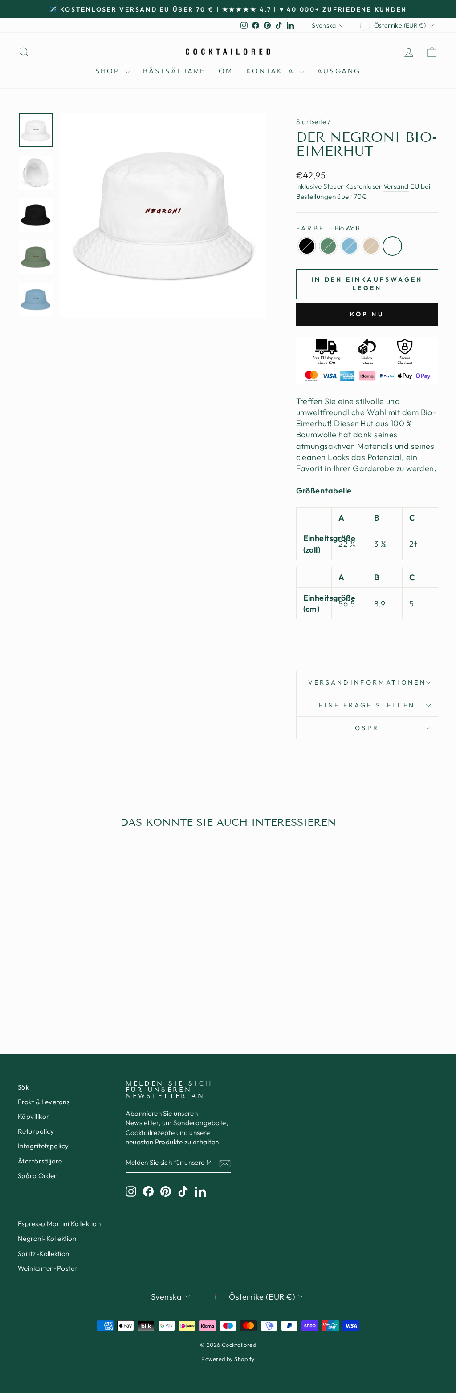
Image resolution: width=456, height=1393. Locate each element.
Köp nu (367, 314)
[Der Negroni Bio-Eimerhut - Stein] (78, 990)
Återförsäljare (40, 1161)
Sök (23, 1087)
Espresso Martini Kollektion (59, 1223)
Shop (109, 70)
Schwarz (307, 246)
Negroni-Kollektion (47, 1238)
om (226, 70)
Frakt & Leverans (43, 1102)
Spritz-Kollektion (43, 1253)
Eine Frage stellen (367, 705)
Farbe (327, 228)
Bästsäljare (174, 70)
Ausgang (339, 70)
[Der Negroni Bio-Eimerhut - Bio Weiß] (90, 990)
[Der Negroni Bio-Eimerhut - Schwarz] (42, 990)
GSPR (367, 728)
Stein (371, 246)
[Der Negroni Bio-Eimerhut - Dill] (54, 990)
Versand (396, 186)
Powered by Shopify (227, 1358)
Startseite (311, 121)
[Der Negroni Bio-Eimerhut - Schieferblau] (66, 990)
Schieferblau (349, 246)
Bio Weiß (392, 246)
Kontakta (271, 70)
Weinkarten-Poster (47, 1268)
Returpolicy (36, 1131)
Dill (328, 246)
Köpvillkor (33, 1116)
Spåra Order (37, 1175)
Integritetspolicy (43, 1146)
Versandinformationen (367, 682)
